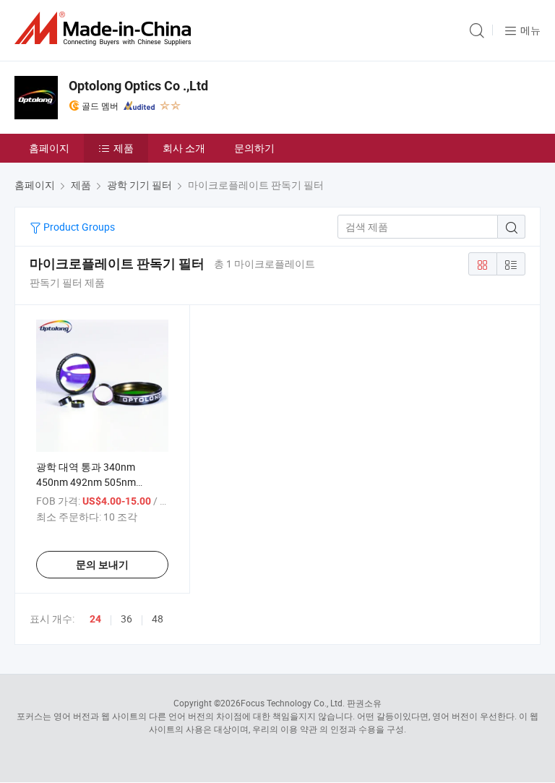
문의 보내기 (102, 564)
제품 (123, 148)
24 (95, 619)
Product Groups (78, 227)
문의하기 (254, 148)
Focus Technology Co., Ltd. (293, 703)
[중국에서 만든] (105, 29)
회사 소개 (184, 148)
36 (126, 618)
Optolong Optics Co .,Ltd (138, 85)
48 (157, 618)
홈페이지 (49, 148)
